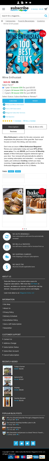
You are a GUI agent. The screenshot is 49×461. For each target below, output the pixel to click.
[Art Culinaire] (13, 201)
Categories (10, 21)
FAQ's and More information (15, 105)
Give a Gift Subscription (13, 109)
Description (13, 127)
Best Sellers (36, 180)
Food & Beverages (26, 21)
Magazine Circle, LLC (27, 293)
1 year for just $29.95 (20, 87)
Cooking (41, 21)
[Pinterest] (33, 443)
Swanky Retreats (20, 398)
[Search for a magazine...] (45, 16)
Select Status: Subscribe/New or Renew (19, 96)
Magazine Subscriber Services (15, 113)
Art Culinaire (13, 217)
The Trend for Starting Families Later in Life (21, 422)
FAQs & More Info (35, 127)
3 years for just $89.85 (20, 93)
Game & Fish (18, 377)
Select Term (7, 85)
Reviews (13, 131)
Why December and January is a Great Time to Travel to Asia (25, 432)
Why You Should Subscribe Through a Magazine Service (25, 417)
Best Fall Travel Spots (14, 427)
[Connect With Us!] (21, 443)
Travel (11, 171)
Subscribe (13, 101)
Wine (18, 171)
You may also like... (13, 176)
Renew (35, 101)
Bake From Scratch (36, 217)
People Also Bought (13, 180)
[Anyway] (7, 391)
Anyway (17, 388)
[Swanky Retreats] (7, 402)
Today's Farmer (19, 367)
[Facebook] (16, 443)
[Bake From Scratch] (36, 201)
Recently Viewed (36, 176)
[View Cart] (45, 9)
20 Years (34, 284)
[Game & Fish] (7, 381)
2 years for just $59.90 (20, 90)
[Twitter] (27, 443)
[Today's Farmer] (7, 370)
